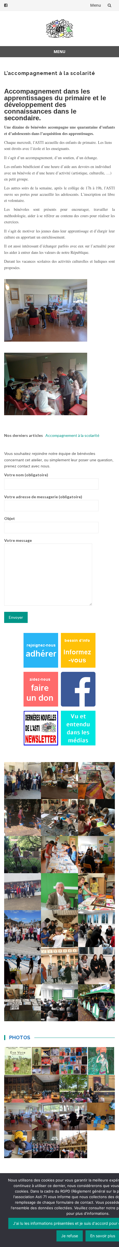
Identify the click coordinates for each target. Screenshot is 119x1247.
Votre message (18, 540)
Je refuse (69, 1235)
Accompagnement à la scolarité (72, 435)
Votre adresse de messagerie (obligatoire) (43, 496)
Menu (95, 5)
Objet (9, 518)
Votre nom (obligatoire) (26, 474)
